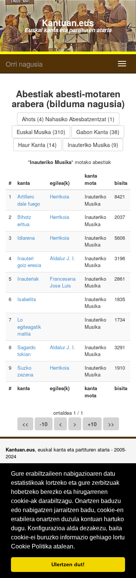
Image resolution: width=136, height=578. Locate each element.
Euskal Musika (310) (41, 132)
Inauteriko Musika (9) (93, 144)
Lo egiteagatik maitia (29, 326)
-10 (44, 424)
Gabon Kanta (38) (97, 132)
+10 (92, 424)
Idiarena (26, 237)
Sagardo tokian (26, 351)
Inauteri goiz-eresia (29, 262)
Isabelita (26, 299)
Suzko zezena (25, 371)
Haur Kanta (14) (37, 144)
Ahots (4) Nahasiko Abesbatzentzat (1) (68, 119)
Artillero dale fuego (28, 200)
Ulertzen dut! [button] (68, 564)
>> (111, 424)
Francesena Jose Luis (63, 282)
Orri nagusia (24, 64)
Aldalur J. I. (62, 258)
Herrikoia (59, 196)
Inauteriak (28, 278)
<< (25, 424)
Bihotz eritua (24, 220)
